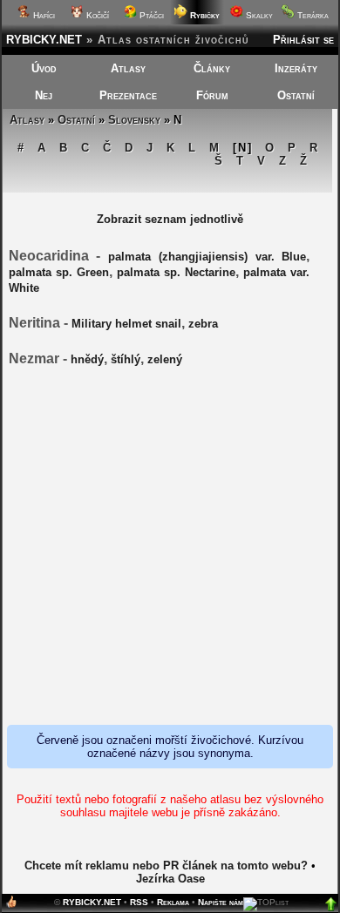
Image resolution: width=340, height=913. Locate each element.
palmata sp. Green (59, 272)
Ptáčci (150, 15)
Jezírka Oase (170, 878)
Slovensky (134, 119)
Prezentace (128, 95)
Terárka (312, 15)
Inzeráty (296, 68)
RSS (139, 902)
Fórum (212, 95)
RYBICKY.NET (44, 39)
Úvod (44, 68)
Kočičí (96, 15)
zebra (203, 323)
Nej (43, 95)
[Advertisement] (170, 546)
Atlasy (128, 68)
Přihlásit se (303, 39)
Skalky (258, 15)
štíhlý (125, 359)
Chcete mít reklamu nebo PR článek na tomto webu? (166, 865)
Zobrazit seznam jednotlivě (170, 219)
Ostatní (296, 95)
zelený (164, 359)
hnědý (87, 359)
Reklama (173, 902)
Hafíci (43, 15)
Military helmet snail (126, 323)
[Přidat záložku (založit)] (11, 905)
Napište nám (220, 902)
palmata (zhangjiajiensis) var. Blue (207, 256)
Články (212, 68)
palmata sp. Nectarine (176, 272)
